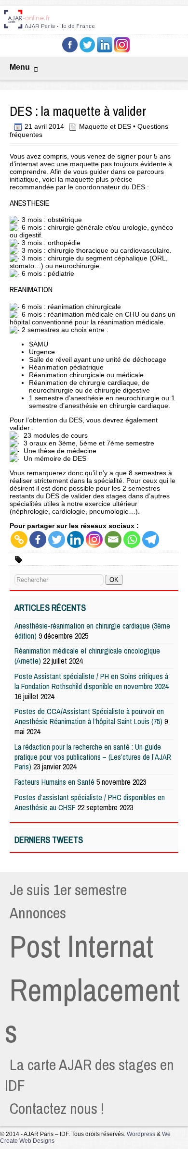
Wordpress (141, 1134)
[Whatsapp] (131, 539)
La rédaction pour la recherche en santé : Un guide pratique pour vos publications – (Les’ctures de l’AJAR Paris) (92, 756)
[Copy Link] (19, 539)
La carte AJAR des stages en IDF (89, 1075)
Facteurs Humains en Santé (54, 782)
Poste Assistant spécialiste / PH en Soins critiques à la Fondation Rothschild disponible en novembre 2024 (91, 681)
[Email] (113, 539)
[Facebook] (37, 539)
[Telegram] (150, 539)
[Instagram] (94, 539)
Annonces (38, 912)
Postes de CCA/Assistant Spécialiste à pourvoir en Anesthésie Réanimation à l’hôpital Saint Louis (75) (89, 716)
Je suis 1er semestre (68, 889)
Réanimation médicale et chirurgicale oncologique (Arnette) (87, 655)
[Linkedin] (75, 539)
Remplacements (92, 1010)
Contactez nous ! (57, 1108)
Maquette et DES (105, 126)
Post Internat (81, 946)
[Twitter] (56, 539)
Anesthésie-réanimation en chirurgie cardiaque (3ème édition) (92, 630)
